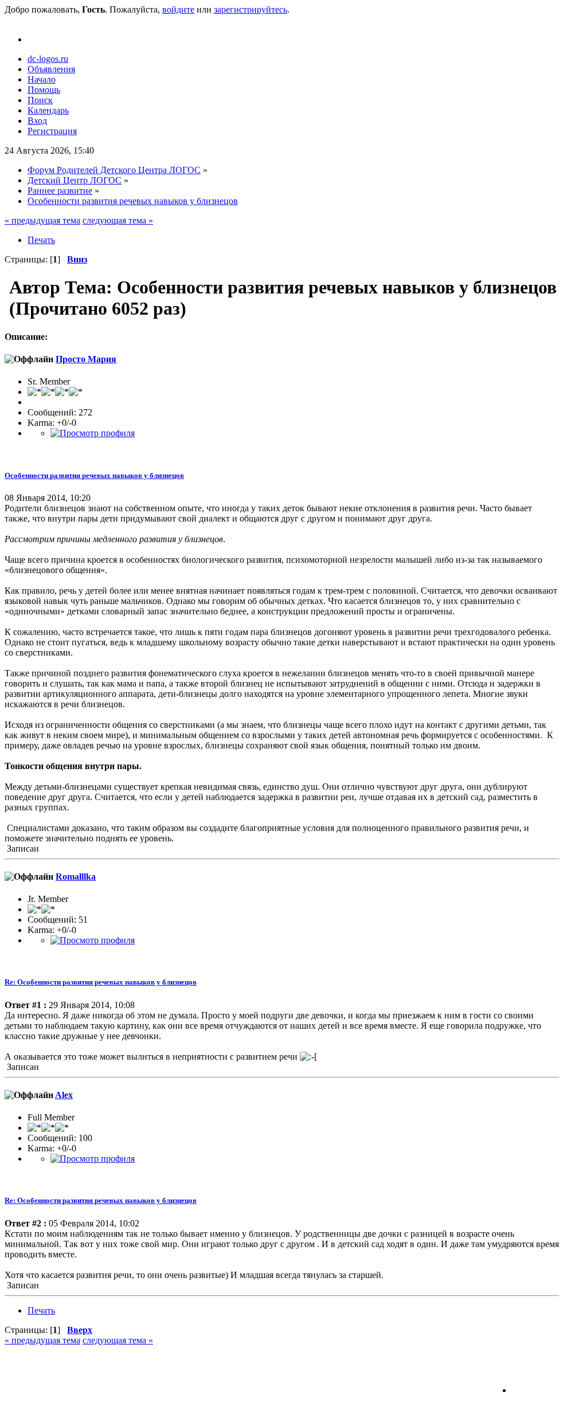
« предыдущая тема (42, 220)
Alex (64, 1095)
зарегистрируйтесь (250, 9)
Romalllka (76, 876)
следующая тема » (118, 220)
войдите (178, 9)
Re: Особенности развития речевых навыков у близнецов (101, 982)
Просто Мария (86, 359)
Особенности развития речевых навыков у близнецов (94, 475)
